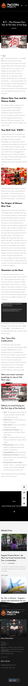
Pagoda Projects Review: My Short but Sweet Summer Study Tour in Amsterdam (13, 557)
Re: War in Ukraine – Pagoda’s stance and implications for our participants (13, 600)
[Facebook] (24, 487)
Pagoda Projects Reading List (12, 641)
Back (4, 56)
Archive (14, 28)
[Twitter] (24, 492)
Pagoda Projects (13, 606)
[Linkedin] (24, 498)
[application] (14, 312)
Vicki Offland (12, 643)
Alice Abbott (12, 563)
